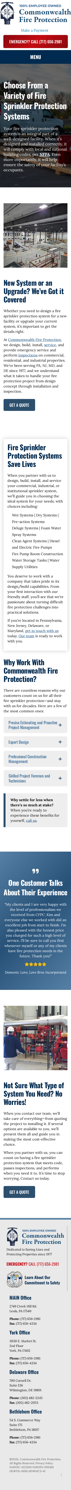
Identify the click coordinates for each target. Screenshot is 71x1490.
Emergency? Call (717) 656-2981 (35, 42)
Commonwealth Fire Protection (34, 339)
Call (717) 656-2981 (33, 1264)
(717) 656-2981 (30, 1319)
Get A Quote (19, 405)
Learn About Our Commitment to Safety (42, 1280)
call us (31, 820)
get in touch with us (42, 630)
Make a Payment (34, 30)
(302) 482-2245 (32, 1398)
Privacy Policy (44, 1463)
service (50, 345)
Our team (26, 636)
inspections (27, 355)
